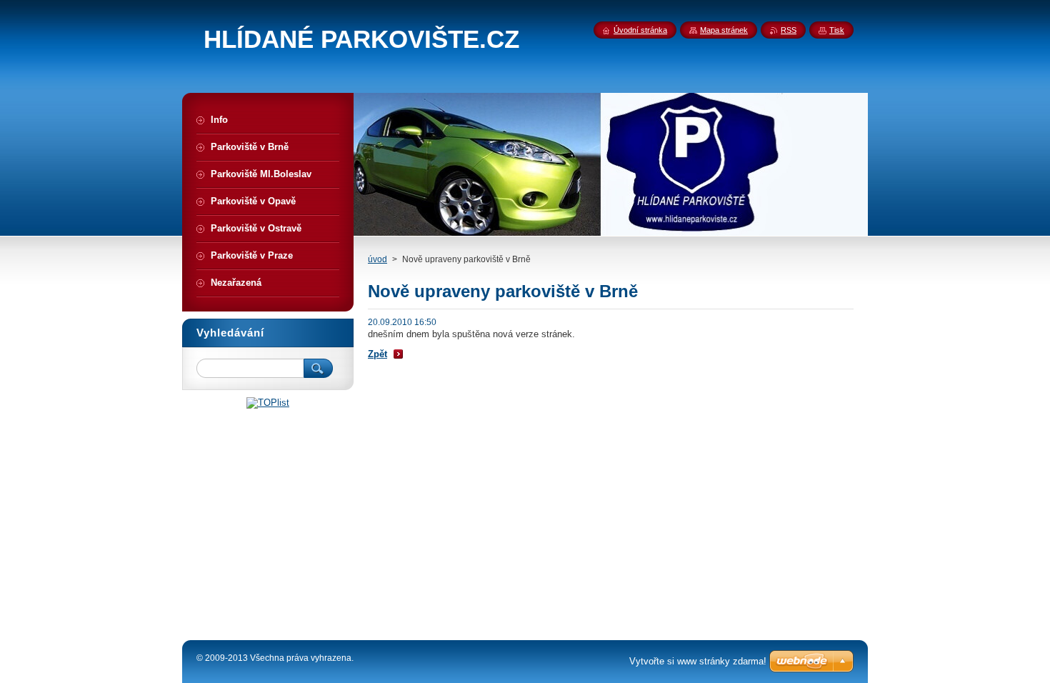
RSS (788, 30)
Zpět (377, 354)
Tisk (836, 30)
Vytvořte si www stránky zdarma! (697, 661)
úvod (377, 259)
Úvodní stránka (640, 30)
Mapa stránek (724, 30)
